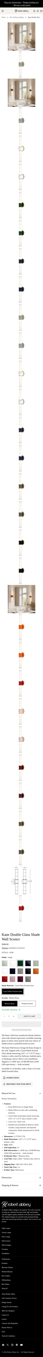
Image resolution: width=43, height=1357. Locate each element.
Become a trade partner (22, 5)
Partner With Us (7, 1327)
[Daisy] (12, 963)
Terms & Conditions (8, 1336)
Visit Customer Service (9, 1298)
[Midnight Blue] (28, 963)
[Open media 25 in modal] (30, 730)
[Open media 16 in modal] (30, 477)
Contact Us (5, 1315)
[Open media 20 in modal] (30, 589)
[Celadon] (5, 963)
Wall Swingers (6, 1245)
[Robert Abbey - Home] (16, 1204)
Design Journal (6, 1302)
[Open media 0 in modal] (30, 27)
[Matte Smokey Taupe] (20, 971)
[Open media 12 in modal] (30, 364)
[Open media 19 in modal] (30, 561)
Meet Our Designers (8, 1311)
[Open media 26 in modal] (30, 758)
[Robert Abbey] (21, 10)
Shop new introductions (12, 2)
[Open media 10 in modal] (30, 308)
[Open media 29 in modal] (30, 843)
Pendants (4, 1263)
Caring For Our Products (10, 1306)
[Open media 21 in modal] (30, 617)
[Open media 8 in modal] (30, 252)
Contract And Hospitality (10, 1323)
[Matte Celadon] (36, 963)
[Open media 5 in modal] (30, 167)
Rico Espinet (6, 1276)
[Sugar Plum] (20, 979)
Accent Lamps (6, 1232)
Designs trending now (31, 2)
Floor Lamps (6, 1237)
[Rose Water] (12, 979)
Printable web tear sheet (18, 1084)
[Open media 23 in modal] (30, 674)
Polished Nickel (27, 1004)
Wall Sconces (6, 1241)
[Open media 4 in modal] (30, 139)
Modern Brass (10, 1004)
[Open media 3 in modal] (30, 111)
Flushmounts (6, 1259)
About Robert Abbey (8, 1294)
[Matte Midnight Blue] (12, 971)
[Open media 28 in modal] (30, 814)
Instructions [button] (12, 1078)
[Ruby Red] (5, 979)
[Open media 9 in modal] (30, 280)
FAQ (3, 1332)
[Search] (34, 10)
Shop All (4, 1288)
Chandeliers (5, 1253)
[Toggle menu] (2, 11)
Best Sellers (5, 1284)
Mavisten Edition (7, 1267)
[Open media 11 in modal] (30, 336)
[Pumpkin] (36, 971)
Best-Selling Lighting (17, 17)
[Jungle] (20, 963)
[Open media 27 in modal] (30, 786)
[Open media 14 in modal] (30, 421)
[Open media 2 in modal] (30, 83)
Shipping (5, 948)
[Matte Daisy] (5, 971)
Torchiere (5, 1249)
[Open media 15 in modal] (30, 449)
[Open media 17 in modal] (30, 505)
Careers (4, 1319)
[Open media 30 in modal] (30, 871)
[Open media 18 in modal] (30, 533)
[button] (21, 1024)
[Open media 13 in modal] (30, 392)
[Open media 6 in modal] (30, 195)
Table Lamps (6, 1228)
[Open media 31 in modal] (30, 899)
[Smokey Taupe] (28, 979)
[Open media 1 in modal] (30, 55)
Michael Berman (7, 1272)
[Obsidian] (28, 971)
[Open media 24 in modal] (30, 702)
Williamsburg (6, 1280)
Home (4, 17)
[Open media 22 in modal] (30, 646)
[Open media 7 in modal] (30, 224)
